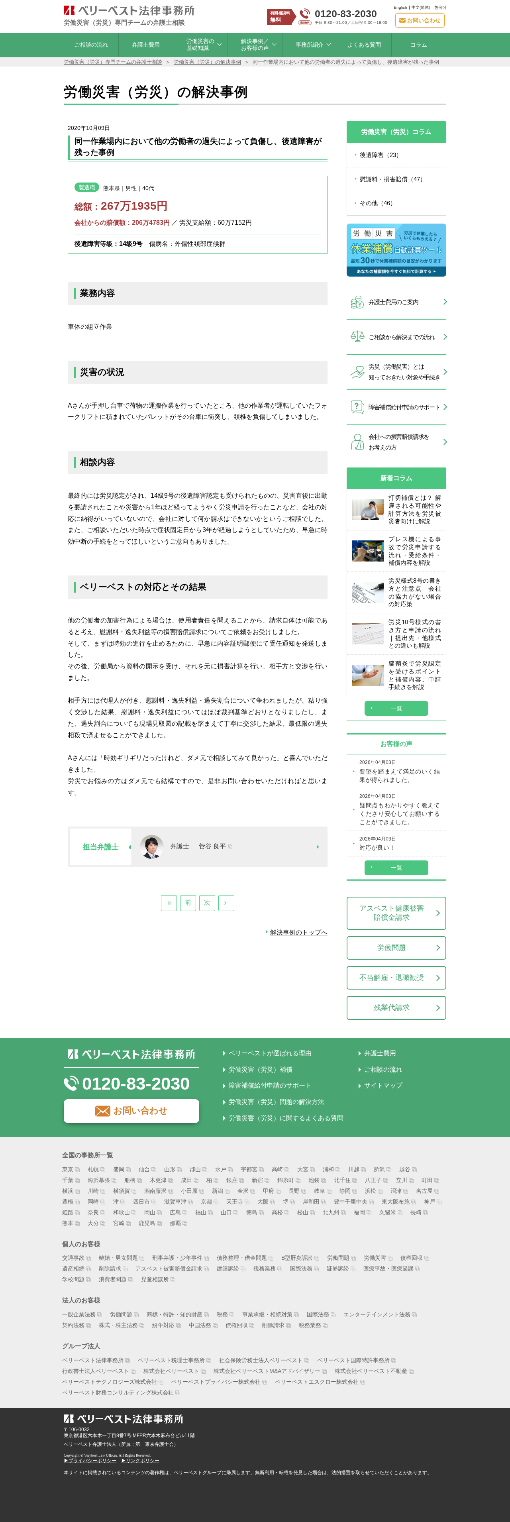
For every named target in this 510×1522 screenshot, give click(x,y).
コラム (418, 44)
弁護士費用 (146, 44)
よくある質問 (364, 44)
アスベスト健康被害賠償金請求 (391, 912)
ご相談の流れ (91, 44)
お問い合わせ (141, 1110)
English (400, 7)
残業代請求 (392, 1007)
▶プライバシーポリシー (90, 1460)
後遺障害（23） (381, 154)
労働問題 (391, 948)
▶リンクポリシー (140, 1460)
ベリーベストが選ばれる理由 (270, 1053)
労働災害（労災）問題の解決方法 (276, 1101)
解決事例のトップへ (299, 932)
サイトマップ (383, 1085)
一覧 (396, 708)
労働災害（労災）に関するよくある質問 (286, 1118)
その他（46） (378, 203)
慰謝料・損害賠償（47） (393, 179)
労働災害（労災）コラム (396, 131)
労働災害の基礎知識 (200, 44)
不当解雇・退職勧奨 (391, 978)
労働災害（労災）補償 (260, 1069)
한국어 (440, 7)
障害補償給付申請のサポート (270, 1085)
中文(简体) (421, 7)
